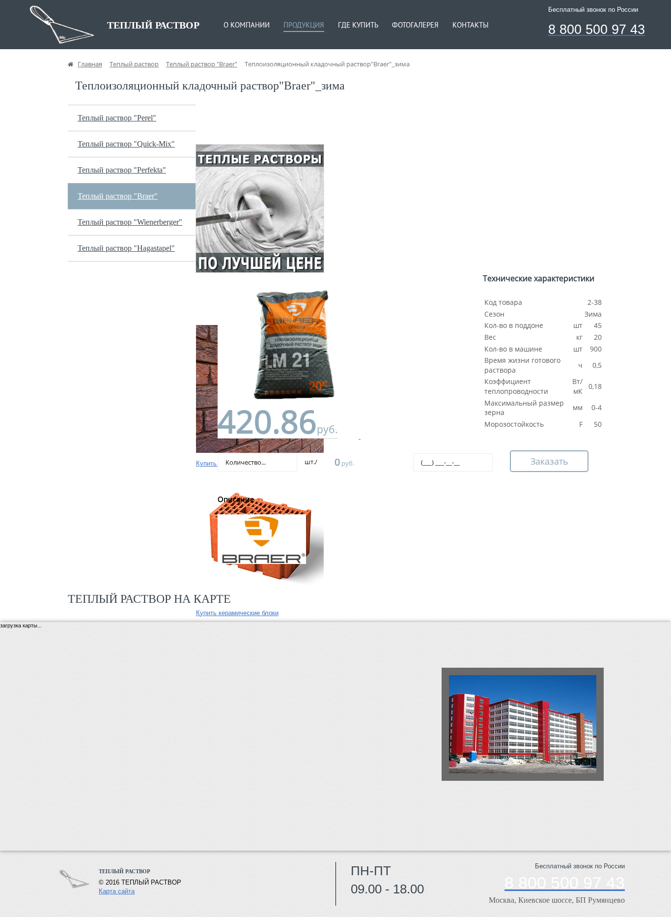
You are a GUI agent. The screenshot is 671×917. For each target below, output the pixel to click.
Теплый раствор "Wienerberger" (130, 222)
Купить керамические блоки (237, 613)
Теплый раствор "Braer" (118, 196)
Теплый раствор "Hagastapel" (126, 248)
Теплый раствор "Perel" (117, 118)
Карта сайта (117, 891)
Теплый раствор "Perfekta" (122, 170)
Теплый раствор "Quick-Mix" (126, 144)
